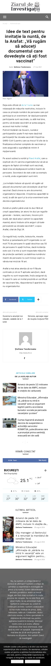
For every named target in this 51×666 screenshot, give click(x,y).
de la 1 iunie (27, 105)
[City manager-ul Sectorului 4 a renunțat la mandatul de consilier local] (8, 536)
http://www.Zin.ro (25, 353)
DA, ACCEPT (17, 661)
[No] (47, 654)
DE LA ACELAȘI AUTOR (25, 376)
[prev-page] (23, 442)
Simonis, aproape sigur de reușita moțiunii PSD (38, 317)
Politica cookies (32, 661)
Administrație (15, 23)
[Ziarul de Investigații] (25, 6)
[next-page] (27, 442)
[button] (4, 17)
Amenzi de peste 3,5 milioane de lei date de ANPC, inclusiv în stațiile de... (32, 521)
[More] (38, 299)
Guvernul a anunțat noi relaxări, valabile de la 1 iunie (13, 319)
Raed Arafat (34, 158)
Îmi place (42, 460)
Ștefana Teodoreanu (22, 67)
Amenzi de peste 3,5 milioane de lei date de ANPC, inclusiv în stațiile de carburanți (33, 387)
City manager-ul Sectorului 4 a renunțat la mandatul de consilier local (32, 535)
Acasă (5, 23)
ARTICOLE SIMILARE (25, 373)
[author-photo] (25, 345)
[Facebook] (25, 358)
